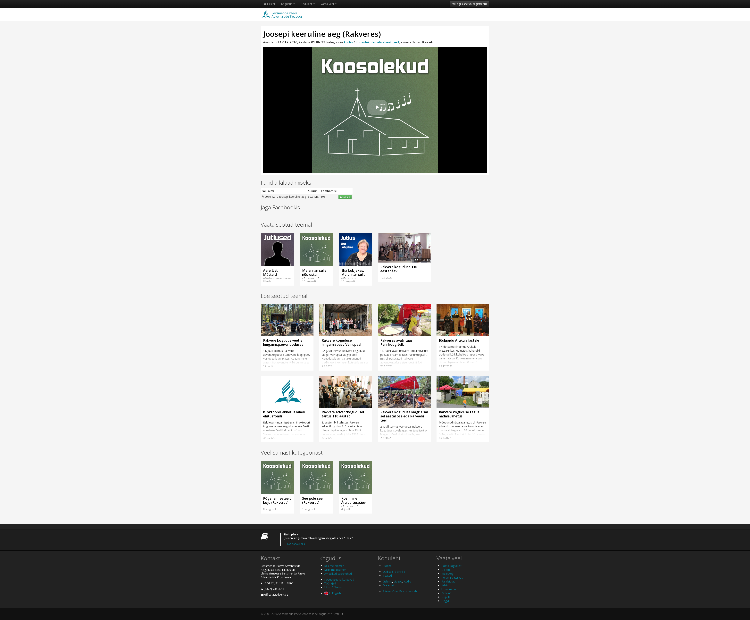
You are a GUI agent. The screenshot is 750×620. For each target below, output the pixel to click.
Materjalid (389, 585)
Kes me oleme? (334, 566)
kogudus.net (449, 589)
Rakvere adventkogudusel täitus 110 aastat (343, 414)
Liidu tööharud (333, 587)
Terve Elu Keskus (452, 577)
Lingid (445, 601)
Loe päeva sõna (296, 543)
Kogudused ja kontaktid (339, 579)
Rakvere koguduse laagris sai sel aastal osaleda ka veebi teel (404, 416)
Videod (398, 581)
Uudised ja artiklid (394, 572)
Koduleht (307, 4)
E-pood (446, 570)
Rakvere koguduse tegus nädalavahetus (459, 414)
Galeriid (387, 581)
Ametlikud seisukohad (338, 573)
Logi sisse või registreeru (470, 4)
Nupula (445, 597)
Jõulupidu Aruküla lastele (459, 340)
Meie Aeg (447, 573)
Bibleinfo (447, 593)
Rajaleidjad (448, 581)
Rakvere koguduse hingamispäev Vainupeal (341, 342)
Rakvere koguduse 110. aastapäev (399, 268)
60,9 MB (313, 196)
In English (334, 593)
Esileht (270, 4)
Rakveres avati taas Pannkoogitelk (396, 342)
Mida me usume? (335, 570)
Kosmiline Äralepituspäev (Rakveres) (353, 502)
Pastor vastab (408, 591)
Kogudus (287, 4)
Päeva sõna (390, 591)
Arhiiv (444, 585)
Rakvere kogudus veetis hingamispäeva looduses (283, 342)
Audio (348, 42)
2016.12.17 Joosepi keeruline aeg (285, 196)
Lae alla (346, 197)
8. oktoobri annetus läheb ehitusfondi (284, 414)
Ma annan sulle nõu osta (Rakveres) (314, 274)
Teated (387, 575)
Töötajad (330, 583)
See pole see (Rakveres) (312, 500)
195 (323, 196)
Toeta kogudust (451, 566)
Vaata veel (328, 4)
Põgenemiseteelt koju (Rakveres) (277, 500)
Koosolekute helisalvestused (377, 42)
